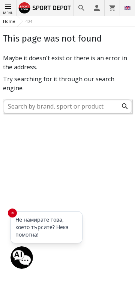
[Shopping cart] (112, 8)
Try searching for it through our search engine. (58, 83)
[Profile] (96, 8)
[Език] (127, 8)
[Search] (81, 8)
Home (9, 21)
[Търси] (125, 106)
